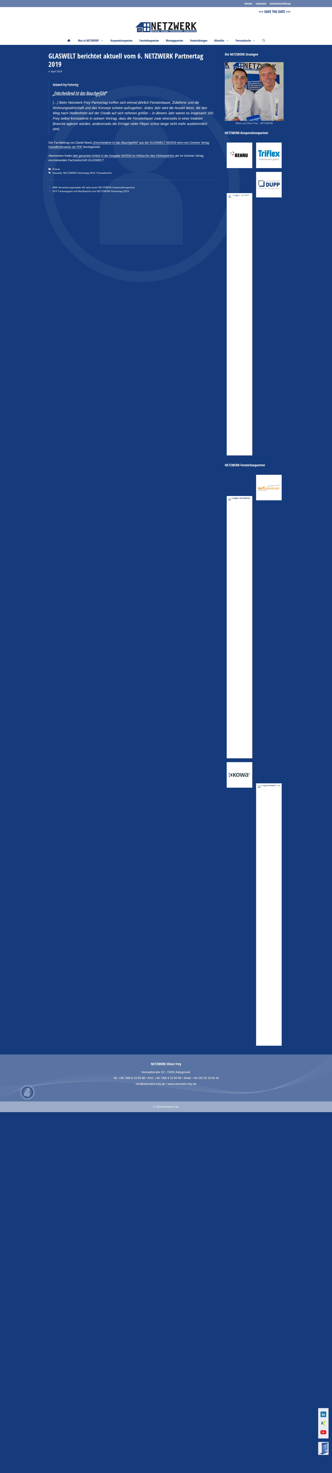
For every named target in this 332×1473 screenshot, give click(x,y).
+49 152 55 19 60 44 (205, 1078)
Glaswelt (57, 173)
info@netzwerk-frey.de (150, 1084)
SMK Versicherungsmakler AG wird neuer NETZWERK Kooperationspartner (93, 187)
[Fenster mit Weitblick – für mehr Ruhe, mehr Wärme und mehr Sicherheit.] (269, 487)
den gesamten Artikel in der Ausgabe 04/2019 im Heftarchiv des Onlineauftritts (124, 155)
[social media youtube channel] (323, 1432)
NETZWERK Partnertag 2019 (79, 173)
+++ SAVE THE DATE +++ (264, 11)
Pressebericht (104, 173)
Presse (56, 169)
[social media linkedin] (323, 1414)
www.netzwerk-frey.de (182, 1084)
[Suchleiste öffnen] (264, 40)
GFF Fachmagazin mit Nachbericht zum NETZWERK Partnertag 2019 (90, 191)
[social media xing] (323, 1423)
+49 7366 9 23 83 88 (132, 1078)
